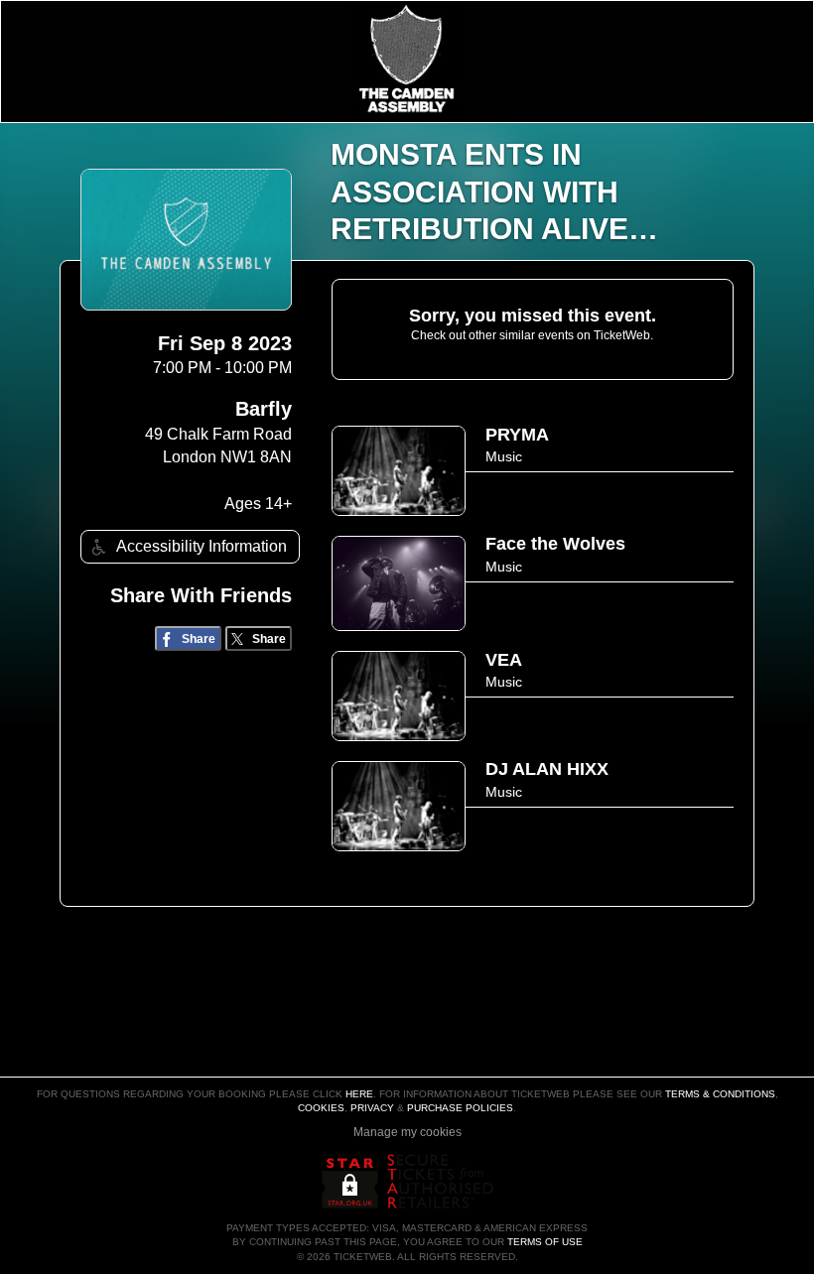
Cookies (321, 1107)
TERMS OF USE (545, 1241)
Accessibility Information (201, 546)
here (359, 1093)
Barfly (263, 409)
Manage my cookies (407, 1132)
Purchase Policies (460, 1107)
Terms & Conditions (720, 1093)
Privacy (372, 1107)
